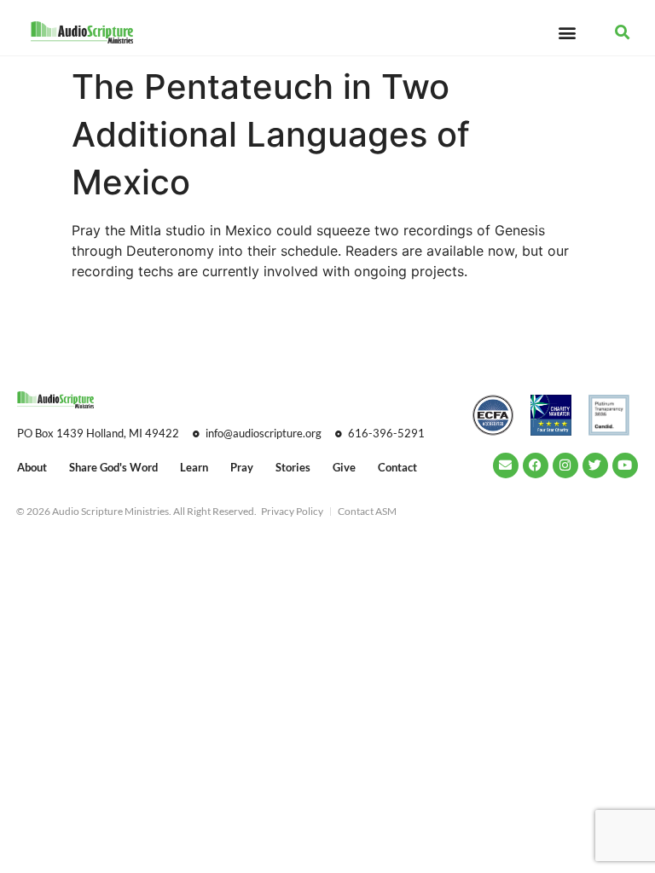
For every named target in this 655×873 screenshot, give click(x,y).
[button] (567, 32)
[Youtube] (625, 465)
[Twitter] (595, 465)
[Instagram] (565, 465)
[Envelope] (506, 465)
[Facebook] (535, 465)
